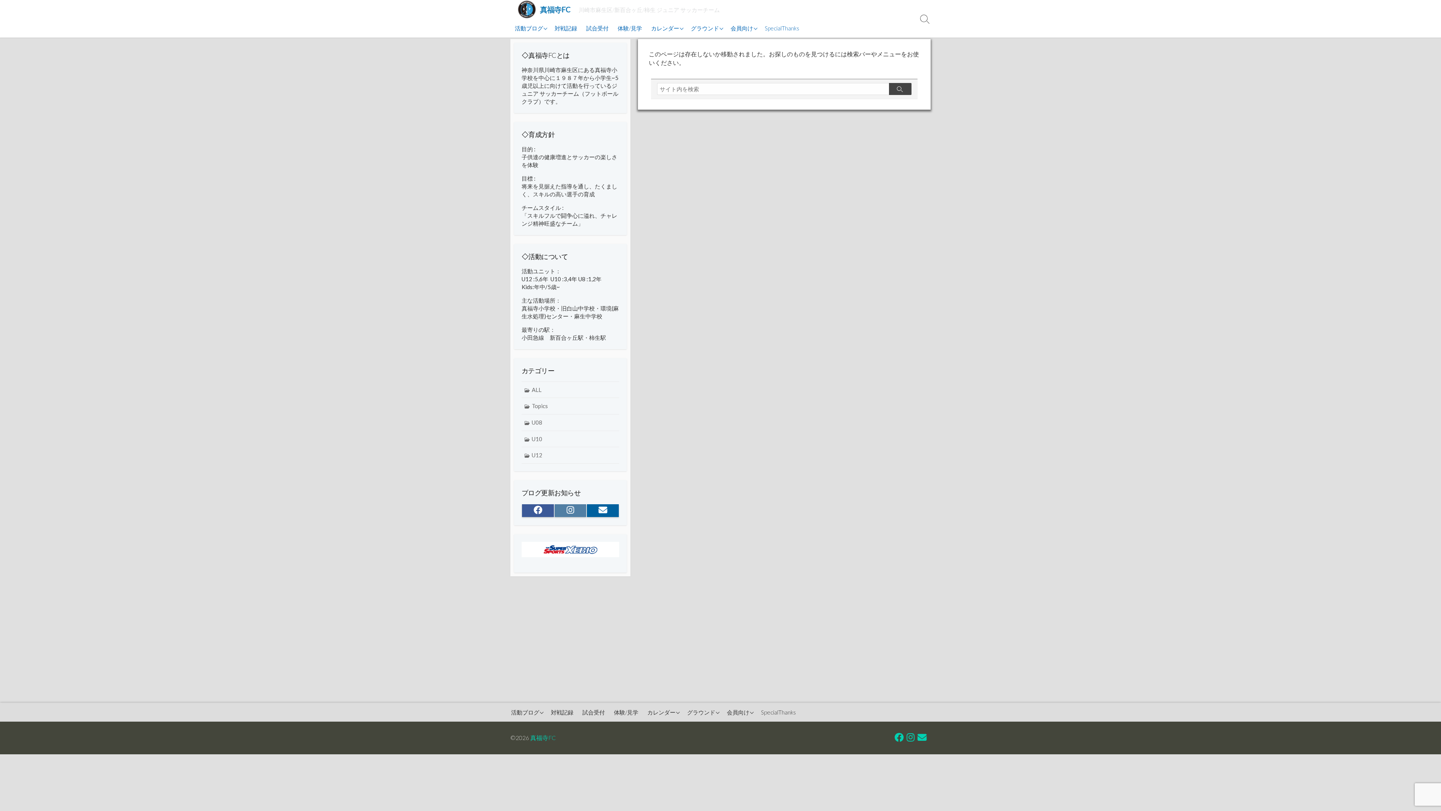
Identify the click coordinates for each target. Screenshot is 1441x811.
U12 (537, 455)
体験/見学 (630, 28)
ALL (537, 389)
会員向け (742, 28)
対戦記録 (566, 28)
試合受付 (597, 28)
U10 (537, 439)
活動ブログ (529, 28)
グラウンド (705, 28)
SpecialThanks (782, 28)
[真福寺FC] (527, 9)
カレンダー (665, 28)
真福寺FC (543, 737)
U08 (537, 422)
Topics (540, 405)
